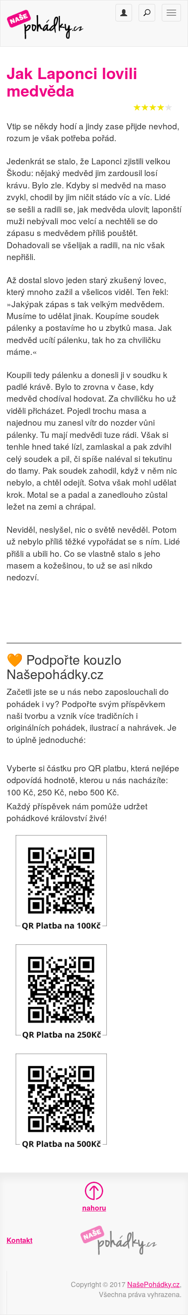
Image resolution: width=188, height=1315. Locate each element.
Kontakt (19, 1240)
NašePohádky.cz (153, 1284)
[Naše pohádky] (54, 23)
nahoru (94, 1208)
